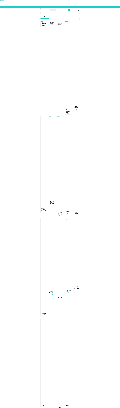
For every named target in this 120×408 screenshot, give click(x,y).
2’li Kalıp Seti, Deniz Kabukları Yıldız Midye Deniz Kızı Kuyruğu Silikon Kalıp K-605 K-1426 (60, 213)
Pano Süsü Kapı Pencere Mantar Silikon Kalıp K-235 (44, 404)
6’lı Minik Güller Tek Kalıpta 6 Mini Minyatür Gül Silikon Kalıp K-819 (76, 287)
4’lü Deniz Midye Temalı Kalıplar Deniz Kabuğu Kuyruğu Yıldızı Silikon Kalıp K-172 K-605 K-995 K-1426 (51, 202)
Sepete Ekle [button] (68, 109)
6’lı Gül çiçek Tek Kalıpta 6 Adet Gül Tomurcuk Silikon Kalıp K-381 (68, 290)
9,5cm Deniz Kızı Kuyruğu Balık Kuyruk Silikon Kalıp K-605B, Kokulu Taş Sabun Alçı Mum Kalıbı (68, 111)
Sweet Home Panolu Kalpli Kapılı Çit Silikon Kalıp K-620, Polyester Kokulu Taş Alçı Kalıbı (52, 23)
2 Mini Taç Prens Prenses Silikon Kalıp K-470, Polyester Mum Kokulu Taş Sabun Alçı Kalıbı (76, 212)
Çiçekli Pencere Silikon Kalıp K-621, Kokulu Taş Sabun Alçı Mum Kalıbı (44, 23)
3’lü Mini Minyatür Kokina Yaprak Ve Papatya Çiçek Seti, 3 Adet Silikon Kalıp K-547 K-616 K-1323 (43, 209)
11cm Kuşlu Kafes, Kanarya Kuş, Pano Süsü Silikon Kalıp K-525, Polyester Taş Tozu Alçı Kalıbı (60, 23)
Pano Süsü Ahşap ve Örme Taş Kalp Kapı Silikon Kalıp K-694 (68, 212)
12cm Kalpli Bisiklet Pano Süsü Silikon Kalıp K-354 (60, 298)
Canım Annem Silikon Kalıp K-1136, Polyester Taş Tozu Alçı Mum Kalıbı (51, 292)
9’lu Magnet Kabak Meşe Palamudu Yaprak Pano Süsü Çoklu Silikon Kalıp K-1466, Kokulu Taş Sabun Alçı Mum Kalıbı (76, 108)
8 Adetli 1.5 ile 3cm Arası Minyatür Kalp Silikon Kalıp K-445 (43, 314)
